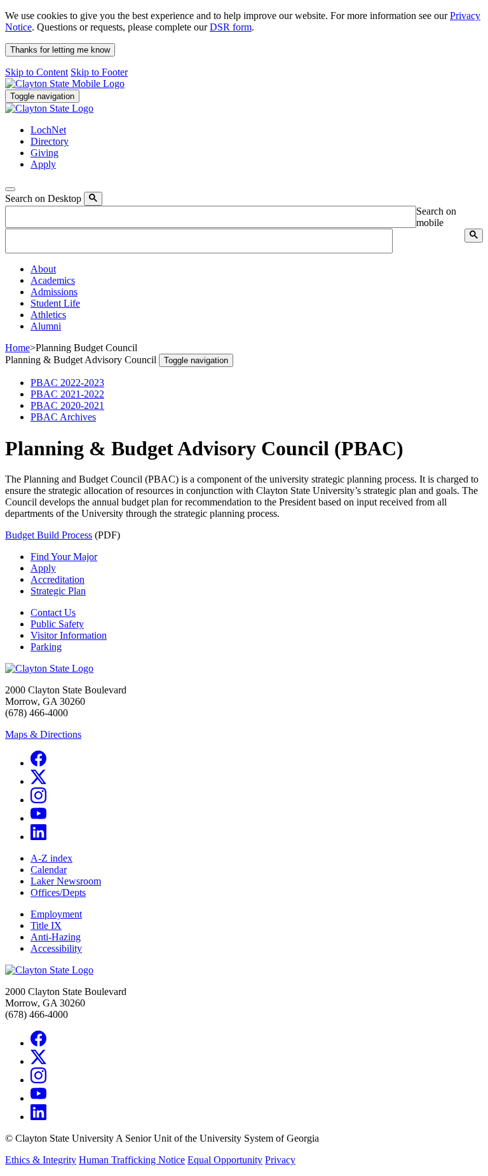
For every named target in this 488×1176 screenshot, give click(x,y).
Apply (43, 568)
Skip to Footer (99, 72)
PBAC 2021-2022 (67, 394)
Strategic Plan (58, 590)
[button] (43, 269)
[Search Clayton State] (93, 199)
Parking (46, 646)
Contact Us (53, 612)
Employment (56, 914)
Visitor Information (68, 635)
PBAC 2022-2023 (67, 382)
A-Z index (51, 858)
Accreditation (57, 579)
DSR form (231, 27)
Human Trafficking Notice (132, 1159)
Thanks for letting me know (60, 50)
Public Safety (57, 623)
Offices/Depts (58, 892)
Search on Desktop (43, 198)
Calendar (48, 869)
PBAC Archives (63, 416)
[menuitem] (256, 269)
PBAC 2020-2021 (67, 405)
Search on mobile (436, 217)
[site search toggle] (10, 189)
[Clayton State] (65, 83)
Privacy (280, 1159)
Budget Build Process (48, 535)
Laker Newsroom (65, 881)
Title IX (46, 925)
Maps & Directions (43, 734)
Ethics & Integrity (40, 1159)
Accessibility (56, 948)
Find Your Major (63, 556)
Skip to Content (36, 72)
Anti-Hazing (55, 937)
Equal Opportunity (224, 1159)
